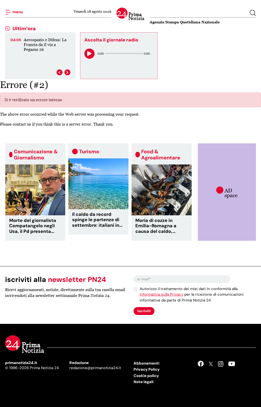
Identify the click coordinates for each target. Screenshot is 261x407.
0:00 (101, 53)
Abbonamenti (146, 363)
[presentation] (59, 72)
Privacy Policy (147, 369)
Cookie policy (146, 375)
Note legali (143, 381)
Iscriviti (144, 311)
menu (17, 11)
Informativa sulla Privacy (161, 294)
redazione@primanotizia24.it (95, 367)
